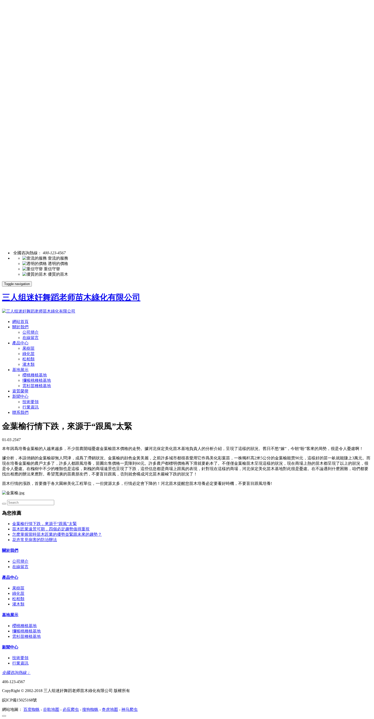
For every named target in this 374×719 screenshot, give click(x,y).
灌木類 (28, 364)
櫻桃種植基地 (34, 375)
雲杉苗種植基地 (36, 386)
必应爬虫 (71, 709)
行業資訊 (30, 407)
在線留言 (30, 337)
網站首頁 (20, 321)
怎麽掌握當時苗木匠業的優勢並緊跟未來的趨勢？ (57, 534)
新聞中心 (20, 396)
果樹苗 (28, 348)
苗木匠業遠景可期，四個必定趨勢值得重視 (51, 529)
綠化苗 (28, 353)
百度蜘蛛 (31, 709)
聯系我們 (20, 412)
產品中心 (20, 343)
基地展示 (20, 370)
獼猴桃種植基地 (36, 380)
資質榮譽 (20, 391)
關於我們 (20, 327)
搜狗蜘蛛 (90, 709)
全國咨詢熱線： (16, 672)
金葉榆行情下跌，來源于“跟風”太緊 (44, 523)
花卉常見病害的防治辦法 (34, 540)
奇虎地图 (110, 709)
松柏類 (28, 359)
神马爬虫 (129, 709)
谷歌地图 (51, 709)
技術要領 (30, 402)
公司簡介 (30, 332)
